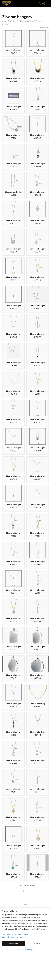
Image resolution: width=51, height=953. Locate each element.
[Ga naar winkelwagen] (44, 3)
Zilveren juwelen (26, 21)
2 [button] (27, 891)
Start (4, 21)
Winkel (13, 21)
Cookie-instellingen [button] (25, 949)
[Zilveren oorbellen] (13, 180)
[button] (7, 3)
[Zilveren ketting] (38, 465)
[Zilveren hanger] (13, 38)
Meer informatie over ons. (13, 937)
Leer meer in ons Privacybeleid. (15, 934)
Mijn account (25, 908)
